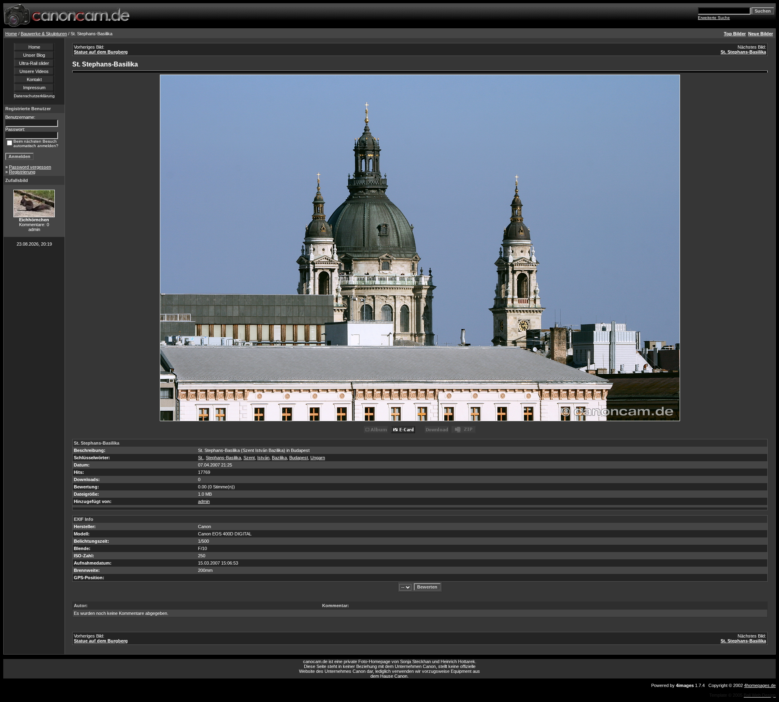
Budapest (298, 457)
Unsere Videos (34, 71)
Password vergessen (30, 167)
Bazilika (279, 457)
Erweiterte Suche (714, 17)
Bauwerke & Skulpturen (44, 33)
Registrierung (22, 171)
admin (204, 501)
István (263, 457)
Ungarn (317, 457)
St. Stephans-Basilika (743, 51)
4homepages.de (760, 685)
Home (11, 33)
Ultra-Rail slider (34, 63)
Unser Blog (34, 55)
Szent (249, 457)
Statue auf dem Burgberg (101, 51)
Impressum (34, 87)
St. (200, 457)
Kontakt (34, 79)
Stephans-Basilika (223, 457)
